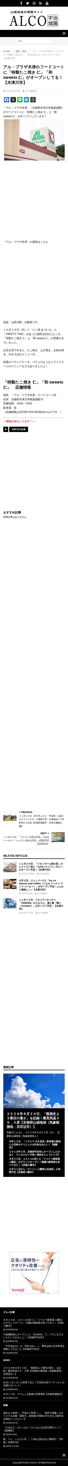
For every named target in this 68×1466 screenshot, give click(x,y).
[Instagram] (34, 3)
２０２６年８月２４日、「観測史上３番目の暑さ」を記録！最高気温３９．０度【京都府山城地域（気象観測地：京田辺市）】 (33, 1120)
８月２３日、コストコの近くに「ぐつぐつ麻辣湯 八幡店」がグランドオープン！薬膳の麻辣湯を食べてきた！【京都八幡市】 (34, 1161)
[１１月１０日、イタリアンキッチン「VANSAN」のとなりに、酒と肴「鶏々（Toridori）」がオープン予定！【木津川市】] (10, 903)
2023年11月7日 (13, 90)
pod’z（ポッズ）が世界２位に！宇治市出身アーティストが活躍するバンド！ (33, 1384)
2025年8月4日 (27, 893)
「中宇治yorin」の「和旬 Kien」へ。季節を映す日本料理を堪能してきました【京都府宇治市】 (34, 1347)
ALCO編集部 (31, 90)
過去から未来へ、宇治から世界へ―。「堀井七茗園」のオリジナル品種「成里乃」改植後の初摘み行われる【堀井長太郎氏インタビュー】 (33, 1415)
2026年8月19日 (12, 1341)
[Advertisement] (34, 198)
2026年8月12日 (12, 1398)
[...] (36, 1136)
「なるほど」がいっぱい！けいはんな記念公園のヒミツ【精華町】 (32, 1429)
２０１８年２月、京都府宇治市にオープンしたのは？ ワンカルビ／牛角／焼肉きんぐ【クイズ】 (34, 1153)
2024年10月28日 (28, 873)
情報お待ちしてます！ (19, 421)
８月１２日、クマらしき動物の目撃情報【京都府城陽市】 (33, 1394)
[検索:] (34, 40)
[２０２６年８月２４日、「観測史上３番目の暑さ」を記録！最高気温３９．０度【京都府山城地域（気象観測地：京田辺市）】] (34, 1106)
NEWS (6, 1360)
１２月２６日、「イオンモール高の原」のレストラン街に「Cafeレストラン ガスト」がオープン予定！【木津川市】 (42, 866)
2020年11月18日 (12, 1446)
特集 (5, 1405)
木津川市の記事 (19, 429)
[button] (63, 33)
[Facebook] (21, 3)
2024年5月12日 (12, 1422)
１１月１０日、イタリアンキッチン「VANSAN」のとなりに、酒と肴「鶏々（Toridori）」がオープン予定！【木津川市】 (41, 904)
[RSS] (40, 3)
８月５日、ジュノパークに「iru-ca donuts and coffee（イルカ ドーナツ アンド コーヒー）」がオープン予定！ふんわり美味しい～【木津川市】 (41, 885)
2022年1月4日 (11, 1434)
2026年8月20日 (12, 1389)
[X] (28, 3)
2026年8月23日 (12, 1329)
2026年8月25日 (12, 1377)
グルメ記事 (9, 1312)
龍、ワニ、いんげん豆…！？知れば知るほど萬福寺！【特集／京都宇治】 (33, 1440)
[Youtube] (47, 3)
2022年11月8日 (27, 912)
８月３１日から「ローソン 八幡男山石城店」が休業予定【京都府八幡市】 (35, 1170)
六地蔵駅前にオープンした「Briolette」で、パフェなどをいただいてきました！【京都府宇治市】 (33, 1336)
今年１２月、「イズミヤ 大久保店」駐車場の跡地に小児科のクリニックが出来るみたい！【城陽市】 (35, 1144)
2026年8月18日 (12, 1353)
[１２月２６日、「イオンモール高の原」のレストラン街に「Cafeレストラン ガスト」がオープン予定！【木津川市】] (10, 867)
